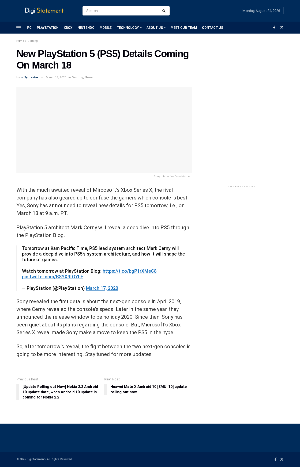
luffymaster (29, 77)
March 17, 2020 (56, 77)
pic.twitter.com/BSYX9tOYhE (52, 276)
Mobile (106, 28)
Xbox (68, 28)
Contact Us (212, 28)
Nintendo (86, 28)
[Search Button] (165, 10)
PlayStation (48, 28)
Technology (128, 28)
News (89, 77)
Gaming (33, 40)
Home (20, 40)
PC (29, 28)
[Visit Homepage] (45, 11)
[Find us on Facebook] (274, 28)
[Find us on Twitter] (282, 28)
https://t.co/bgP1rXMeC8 (130, 271)
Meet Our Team (184, 28)
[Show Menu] (18, 27)
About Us (154, 28)
